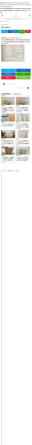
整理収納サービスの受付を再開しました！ (16, 18)
